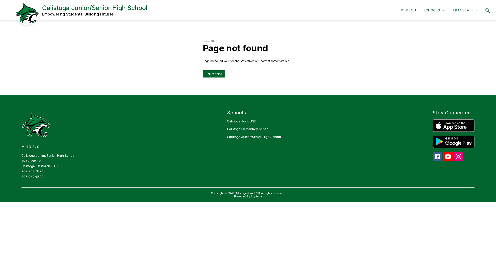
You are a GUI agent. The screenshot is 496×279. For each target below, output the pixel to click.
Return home (214, 74)
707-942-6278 (32, 171)
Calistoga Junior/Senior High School (254, 137)
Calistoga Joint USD (242, 121)
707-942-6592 (32, 177)
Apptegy (256, 196)
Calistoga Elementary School (248, 129)
